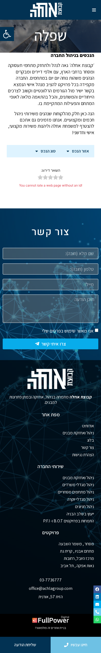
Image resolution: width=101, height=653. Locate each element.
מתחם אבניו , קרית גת (77, 551)
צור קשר (87, 447)
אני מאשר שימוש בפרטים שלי (67, 331)
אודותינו (88, 426)
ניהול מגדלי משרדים (78, 485)
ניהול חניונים (84, 506)
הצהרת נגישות (83, 455)
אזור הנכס (80, 151)
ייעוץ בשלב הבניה (80, 514)
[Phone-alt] (97, 612)
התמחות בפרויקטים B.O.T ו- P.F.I (68, 521)
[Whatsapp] (97, 619)
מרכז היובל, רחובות (79, 558)
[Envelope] (97, 604)
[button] (7, 34)
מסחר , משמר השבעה (76, 544)
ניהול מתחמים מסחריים (76, 492)
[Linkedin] (97, 597)
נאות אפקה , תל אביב (77, 566)
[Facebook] (97, 589)
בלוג (90, 440)
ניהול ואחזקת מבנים (78, 433)
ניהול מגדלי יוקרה (80, 499)
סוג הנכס (48, 151)
